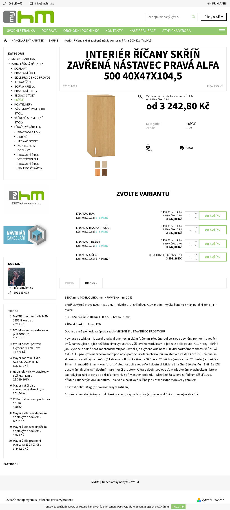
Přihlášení (219, 4)
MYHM (95, 482)
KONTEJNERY (23, 104)
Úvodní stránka (21, 30)
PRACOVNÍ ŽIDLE (25, 73)
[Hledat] (193, 17)
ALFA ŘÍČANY (215, 86)
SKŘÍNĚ (191, 124)
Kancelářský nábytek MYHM (120, 482)
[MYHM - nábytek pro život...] (6, 40)
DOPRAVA (49, 30)
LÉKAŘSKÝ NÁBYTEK (27, 127)
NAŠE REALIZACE (142, 30)
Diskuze (91, 283)
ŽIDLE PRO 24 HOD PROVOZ (32, 77)
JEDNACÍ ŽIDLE (23, 82)
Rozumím (178, 507)
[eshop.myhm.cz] (59, 17)
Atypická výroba (176, 30)
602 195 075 (15, 4)
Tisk (149, 150)
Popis (69, 283)
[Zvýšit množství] (197, 213)
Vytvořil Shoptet (213, 500)
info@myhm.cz (44, 4)
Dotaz (189, 148)
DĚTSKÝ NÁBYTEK (23, 59)
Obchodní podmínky (81, 30)
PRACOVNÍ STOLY (25, 91)
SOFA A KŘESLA (24, 86)
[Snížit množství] (197, 218)
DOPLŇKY (20, 68)
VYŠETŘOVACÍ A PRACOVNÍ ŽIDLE (28, 161)
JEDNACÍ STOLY (24, 95)
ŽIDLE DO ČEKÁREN (30, 168)
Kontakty (114, 30)
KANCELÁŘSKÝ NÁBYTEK (27, 64)
